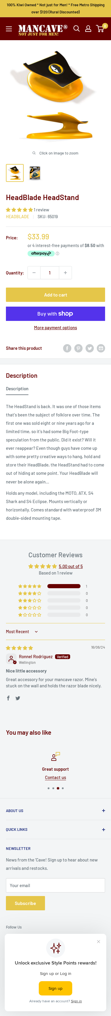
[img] (19, 647)
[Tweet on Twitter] (90, 348)
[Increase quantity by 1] (65, 272)
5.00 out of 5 (71, 566)
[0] (100, 28)
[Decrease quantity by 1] (34, 272)
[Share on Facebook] (67, 348)
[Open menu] (9, 28)
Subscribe (25, 903)
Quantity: (15, 272)
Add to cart (55, 294)
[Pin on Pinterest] (78, 348)
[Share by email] (101, 348)
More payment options (55, 327)
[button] (20, 209)
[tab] (17, 389)
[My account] (88, 28)
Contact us (48, 777)
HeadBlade (17, 216)
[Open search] (76, 28)
